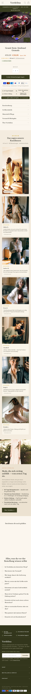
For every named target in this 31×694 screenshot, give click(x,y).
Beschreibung (7, 105)
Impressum (25, 686)
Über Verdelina (7, 123)
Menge (15, 66)
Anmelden (25, 655)
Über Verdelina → (9, 510)
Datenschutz (16, 660)
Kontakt (5, 678)
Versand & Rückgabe (9, 118)
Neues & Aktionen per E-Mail (11, 651)
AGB (10, 688)
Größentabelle (7, 110)
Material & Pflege (8, 114)
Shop (3, 667)
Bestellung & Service (9, 672)
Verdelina (15, 2)
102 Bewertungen (19, 58)
